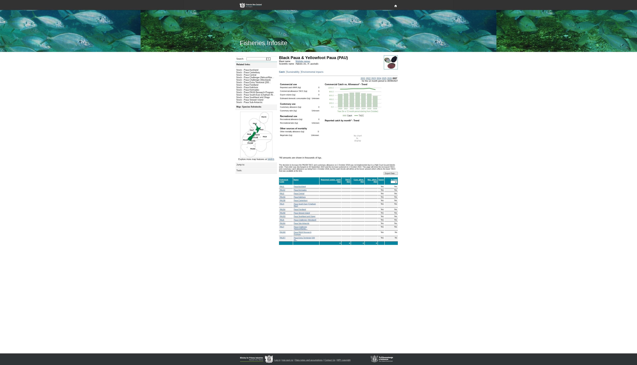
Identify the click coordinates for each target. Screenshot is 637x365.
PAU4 (282, 204)
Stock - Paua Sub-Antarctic (249, 102)
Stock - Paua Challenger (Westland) (253, 80)
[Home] (395, 6)
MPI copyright (344, 360)
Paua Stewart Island (302, 213)
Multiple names (303, 61)
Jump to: (240, 164)
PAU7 (282, 227)
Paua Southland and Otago (304, 216)
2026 (389, 78)
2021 (363, 78)
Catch (282, 72)
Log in (277, 360)
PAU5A (282, 209)
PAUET (282, 238)
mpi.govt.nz (287, 360)
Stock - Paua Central (246, 75)
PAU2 (282, 193)
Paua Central (299, 193)
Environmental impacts (312, 72)
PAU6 (282, 220)
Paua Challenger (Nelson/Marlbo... (301, 228)
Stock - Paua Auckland (247, 70)
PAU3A (282, 197)
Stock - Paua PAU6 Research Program (255, 92)
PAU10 (282, 190)
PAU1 (282, 186)
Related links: (243, 64)
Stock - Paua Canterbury (248, 72)
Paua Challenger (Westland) (305, 220)
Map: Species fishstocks (248, 107)
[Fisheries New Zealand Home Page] (252, 5)
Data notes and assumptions (309, 360)
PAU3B (282, 200)
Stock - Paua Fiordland (247, 85)
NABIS (271, 159)
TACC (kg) (347, 181)
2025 (384, 78)
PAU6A (282, 223)
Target (381, 180)
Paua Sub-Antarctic (301, 223)
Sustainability (293, 72)
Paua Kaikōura (300, 197)
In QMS (394, 180)
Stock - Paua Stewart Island (249, 100)
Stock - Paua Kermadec (247, 90)
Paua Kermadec (300, 190)
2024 (379, 78)
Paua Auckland (300, 186)
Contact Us (329, 360)
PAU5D (282, 216)
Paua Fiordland (300, 209)
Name (296, 180)
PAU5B (282, 213)
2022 (368, 78)
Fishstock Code (284, 181)
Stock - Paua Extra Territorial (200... (253, 82)
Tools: (239, 170)
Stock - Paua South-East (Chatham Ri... (255, 95)
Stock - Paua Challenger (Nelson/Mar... (255, 77)
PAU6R (282, 232)
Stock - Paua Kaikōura (247, 87)
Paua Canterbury (301, 200)
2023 (373, 78)
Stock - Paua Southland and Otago (253, 97)
